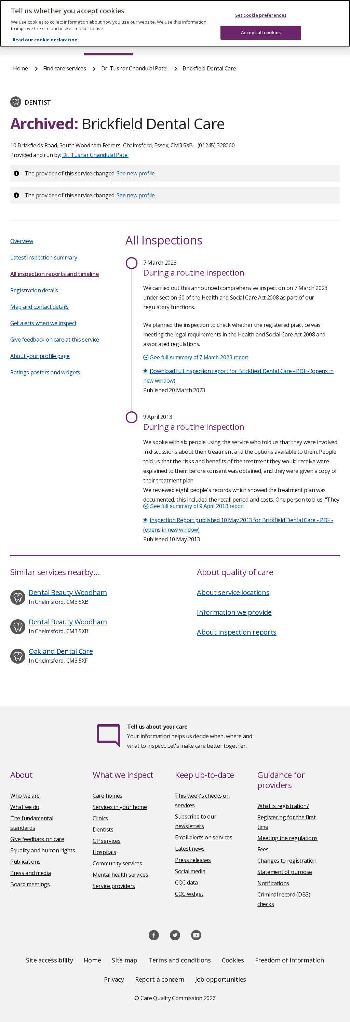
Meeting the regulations (287, 838)
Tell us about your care (157, 726)
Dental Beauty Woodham (68, 592)
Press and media (30, 873)
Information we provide (234, 612)
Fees (263, 849)
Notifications (273, 883)
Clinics (100, 818)
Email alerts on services (203, 837)
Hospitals (104, 852)
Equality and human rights (42, 850)
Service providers (114, 886)
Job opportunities (220, 979)
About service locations (233, 592)
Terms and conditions (179, 960)
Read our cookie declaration (45, 40)
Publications (25, 861)
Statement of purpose (284, 872)
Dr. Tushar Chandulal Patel (134, 68)
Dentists (103, 829)
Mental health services (120, 874)
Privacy (114, 979)
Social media (190, 871)
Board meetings (30, 884)
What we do (24, 807)
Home (20, 68)
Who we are (25, 795)
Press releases (193, 860)
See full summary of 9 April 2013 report (196, 506)
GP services (107, 841)
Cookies (233, 960)
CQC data (186, 882)
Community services (117, 863)
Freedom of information (289, 960)
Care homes (107, 795)
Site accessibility (49, 960)
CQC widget (189, 894)
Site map (124, 960)
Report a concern (159, 979)
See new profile (136, 173)
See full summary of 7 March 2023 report (198, 357)
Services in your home (120, 807)
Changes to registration (287, 860)
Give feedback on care (37, 839)
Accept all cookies (261, 32)
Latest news (190, 848)
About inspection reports (237, 632)
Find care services (64, 68)
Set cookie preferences (260, 15)
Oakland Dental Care (61, 651)
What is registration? (283, 806)
